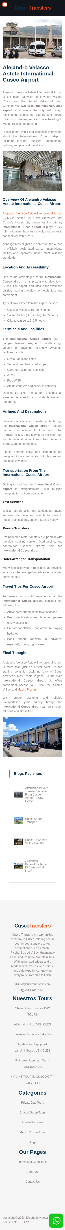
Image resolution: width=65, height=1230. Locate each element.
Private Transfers (32, 1122)
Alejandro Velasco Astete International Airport (32, 213)
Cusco (32, 926)
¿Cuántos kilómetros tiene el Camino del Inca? (36, 865)
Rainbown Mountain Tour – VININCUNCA (32, 1063)
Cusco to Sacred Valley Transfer (36, 841)
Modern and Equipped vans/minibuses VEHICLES (32, 1047)
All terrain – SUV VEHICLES (32, 1024)
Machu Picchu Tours (33, 1132)
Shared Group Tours (33, 1112)
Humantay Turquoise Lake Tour (32, 1034)
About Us (32, 1171)
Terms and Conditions (33, 1161)
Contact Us (32, 1181)
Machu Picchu (27, 689)
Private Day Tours (32, 1102)
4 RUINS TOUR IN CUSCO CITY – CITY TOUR (32, 1080)
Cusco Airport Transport (33, 820)
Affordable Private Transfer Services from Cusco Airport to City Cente (36, 795)
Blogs (32, 1142)
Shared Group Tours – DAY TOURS (32, 1011)
